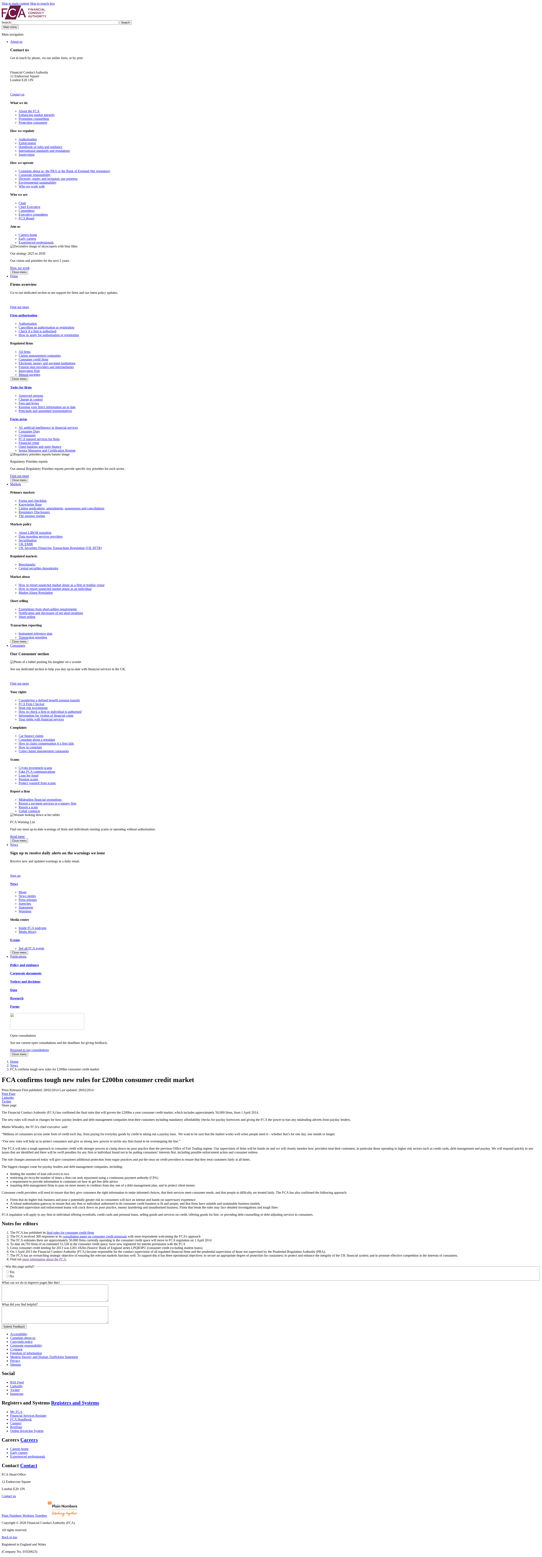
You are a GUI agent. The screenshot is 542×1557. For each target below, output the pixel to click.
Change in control (31, 399)
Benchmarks (27, 564)
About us (16, 41)
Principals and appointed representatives (45, 411)
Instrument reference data (35, 633)
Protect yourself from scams (37, 783)
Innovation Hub (29, 371)
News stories (27, 896)
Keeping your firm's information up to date (47, 407)
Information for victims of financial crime (46, 715)
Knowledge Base (30, 504)
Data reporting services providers (41, 536)
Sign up (15, 875)
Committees (27, 210)
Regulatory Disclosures (34, 512)
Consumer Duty (29, 431)
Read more (17, 836)
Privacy (15, 1361)
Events (15, 940)
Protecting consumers (33, 122)
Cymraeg (16, 1349)
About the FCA (29, 111)
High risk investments (33, 708)
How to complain (30, 747)
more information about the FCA (44, 1259)
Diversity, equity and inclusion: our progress (48, 178)
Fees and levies (29, 403)
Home (14, 1061)
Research (17, 998)
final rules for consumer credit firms (70, 1232)
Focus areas (18, 419)
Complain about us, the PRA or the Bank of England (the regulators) (64, 171)
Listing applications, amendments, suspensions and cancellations (61, 508)
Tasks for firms (21, 387)
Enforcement (27, 143)
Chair (22, 203)
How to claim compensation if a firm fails (46, 743)
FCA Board (26, 218)
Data (13, 990)
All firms (24, 352)
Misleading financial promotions (40, 799)
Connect (15, 1423)
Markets (15, 484)
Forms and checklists (33, 500)
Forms (14, 1006)
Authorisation (28, 139)
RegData (16, 1427)
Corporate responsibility (35, 175)
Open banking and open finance (40, 446)
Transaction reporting (33, 637)
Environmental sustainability (38, 182)
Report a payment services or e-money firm (47, 803)
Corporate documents (25, 973)
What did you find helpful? (20, 1304)
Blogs (22, 892)
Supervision (27, 154)
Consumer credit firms (33, 359)
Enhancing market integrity (37, 115)
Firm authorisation (23, 315)
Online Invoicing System (26, 1431)
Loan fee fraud (28, 775)
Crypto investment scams (35, 768)
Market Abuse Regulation (36, 592)
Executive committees (33, 214)
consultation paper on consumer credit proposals (95, 1236)
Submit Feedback (14, 1326)
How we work (20, 268)
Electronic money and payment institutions (47, 363)
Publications (18, 956)
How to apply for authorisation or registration (49, 335)
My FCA (16, 1412)
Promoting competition (34, 119)
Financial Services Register (28, 1415)
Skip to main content (15, 3)
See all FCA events (31, 948)
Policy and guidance (24, 965)
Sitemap (15, 1364)
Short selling (27, 617)
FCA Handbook (21, 1419)
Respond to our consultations (29, 1050)
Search (7, 22)
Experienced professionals (36, 242)
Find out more (19, 307)
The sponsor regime (32, 516)
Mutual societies (29, 374)
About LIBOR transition (35, 532)
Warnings (25, 911)
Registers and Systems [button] (75, 1403)
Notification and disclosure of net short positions (51, 613)
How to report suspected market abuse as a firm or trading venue (62, 585)
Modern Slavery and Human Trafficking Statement (44, 1357)
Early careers (27, 238)
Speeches (25, 903)
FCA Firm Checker (31, 704)
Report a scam (28, 807)
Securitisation (28, 540)
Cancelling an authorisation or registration (46, 327)
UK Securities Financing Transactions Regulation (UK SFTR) (60, 548)
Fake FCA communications (37, 771)
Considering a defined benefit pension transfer (49, 700)
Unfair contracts (29, 811)
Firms (14, 276)
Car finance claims (31, 736)
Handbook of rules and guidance (40, 147)
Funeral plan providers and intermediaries (46, 367)
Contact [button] (28, 1465)
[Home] (24, 18)
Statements (26, 907)
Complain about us (22, 1338)
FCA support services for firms (39, 439)
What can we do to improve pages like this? (31, 1282)
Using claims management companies (44, 751)
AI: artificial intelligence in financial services (48, 427)
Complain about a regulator (37, 739)
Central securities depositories (38, 568)
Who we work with (32, 186)
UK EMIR (26, 544)
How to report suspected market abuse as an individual (55, 589)
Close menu (19, 272)
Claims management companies (40, 355)
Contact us (17, 94)
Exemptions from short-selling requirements (48, 609)
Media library (28, 932)
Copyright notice (21, 1341)
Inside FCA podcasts (32, 928)
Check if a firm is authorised (37, 331)
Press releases (28, 900)
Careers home (28, 235)
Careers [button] (29, 1440)
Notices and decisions (25, 981)
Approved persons (31, 395)
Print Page (8, 1094)
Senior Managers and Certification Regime (47, 450)
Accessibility (18, 1334)
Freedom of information (26, 1353)
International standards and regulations (44, 151)
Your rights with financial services (41, 719)
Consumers (17, 645)
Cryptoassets (27, 435)
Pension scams (28, 779)
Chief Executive (29, 207)
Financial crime (29, 443)
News (14, 844)
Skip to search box (42, 3)
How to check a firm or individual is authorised (50, 711)
